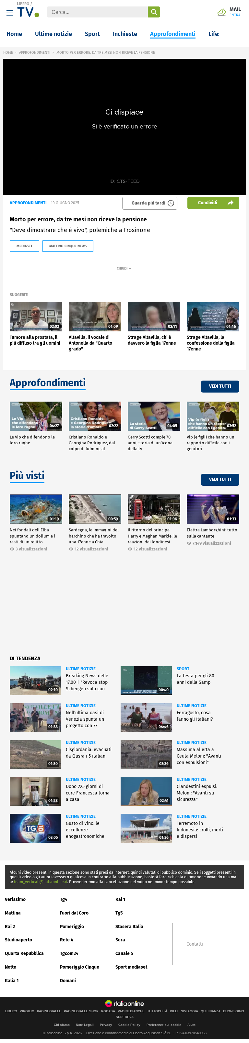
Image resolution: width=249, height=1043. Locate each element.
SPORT (183, 668)
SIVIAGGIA (189, 1011)
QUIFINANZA (210, 1011)
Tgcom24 (69, 953)
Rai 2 (10, 926)
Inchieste (125, 34)
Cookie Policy (129, 1024)
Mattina (13, 913)
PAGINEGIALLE (49, 1011)
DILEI (174, 1011)
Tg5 (119, 913)
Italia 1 (12, 980)
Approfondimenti (173, 34)
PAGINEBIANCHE (131, 1011)
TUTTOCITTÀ (157, 1011)
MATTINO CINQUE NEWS (68, 246)
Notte (10, 967)
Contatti (194, 944)
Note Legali (85, 1024)
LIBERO (23, 4)
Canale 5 (124, 953)
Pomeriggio (72, 926)
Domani (68, 980)
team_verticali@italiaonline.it (40, 882)
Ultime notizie (53, 34)
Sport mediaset (131, 967)
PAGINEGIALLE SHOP (81, 1011)
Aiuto (191, 1024)
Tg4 (63, 899)
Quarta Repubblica (24, 953)
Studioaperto (18, 940)
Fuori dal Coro (74, 913)
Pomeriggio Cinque (79, 967)
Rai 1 (120, 899)
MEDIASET (24, 246)
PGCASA (108, 1011)
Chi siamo (62, 1024)
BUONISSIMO (233, 1011)
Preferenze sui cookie (164, 1024)
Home (14, 34)
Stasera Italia (129, 926)
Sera (120, 940)
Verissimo (15, 899)
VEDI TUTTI (220, 386)
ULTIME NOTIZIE (81, 668)
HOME (8, 52)
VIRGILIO (27, 1011)
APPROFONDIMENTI (34, 52)
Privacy (106, 1024)
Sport (92, 34)
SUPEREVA (125, 1017)
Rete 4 (66, 940)
